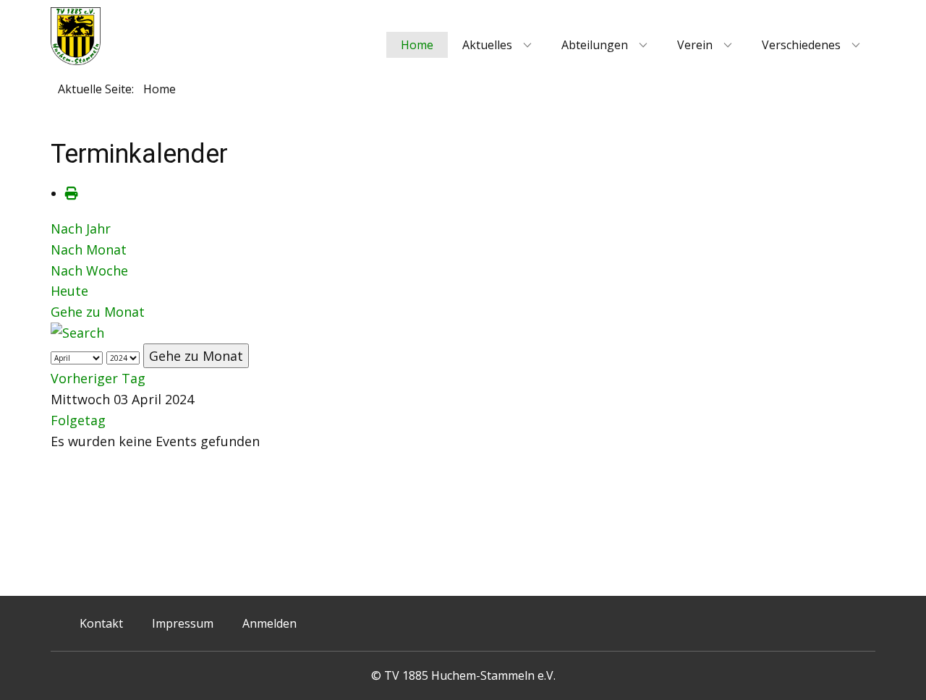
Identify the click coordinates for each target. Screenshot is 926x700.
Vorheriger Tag (98, 378)
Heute (69, 290)
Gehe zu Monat (98, 311)
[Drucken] (71, 193)
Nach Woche (89, 270)
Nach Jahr (81, 228)
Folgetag (78, 420)
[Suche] (77, 332)
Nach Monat (89, 249)
